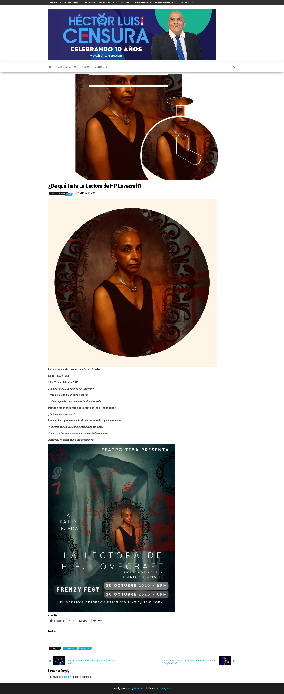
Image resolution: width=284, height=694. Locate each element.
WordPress (140, 688)
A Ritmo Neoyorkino (69, 2)
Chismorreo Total (143, 2)
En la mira (125, 2)
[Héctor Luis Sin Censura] (50, 67)
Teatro (53, 2)
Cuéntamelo (89, 2)
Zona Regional (186, 2)
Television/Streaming (165, 2)
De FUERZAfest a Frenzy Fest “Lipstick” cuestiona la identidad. (190, 662)
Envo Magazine (163, 688)
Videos (86, 66)
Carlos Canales (86, 193)
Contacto (101, 66)
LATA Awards (104, 2)
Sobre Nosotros (67, 66)
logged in (66, 676)
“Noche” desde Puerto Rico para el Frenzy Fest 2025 (91, 662)
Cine (115, 2)
